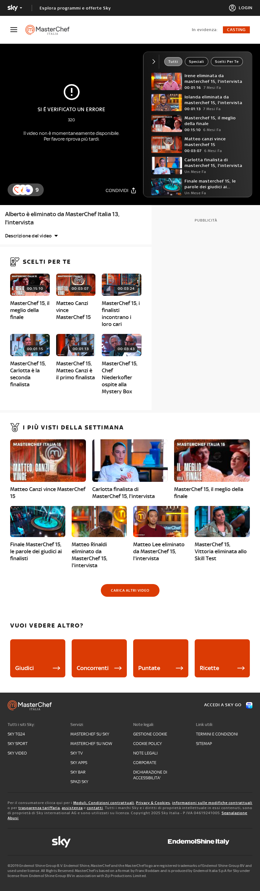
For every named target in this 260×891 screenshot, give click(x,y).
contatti (95, 808)
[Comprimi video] (155, 62)
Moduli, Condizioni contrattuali (103, 803)
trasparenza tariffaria (39, 808)
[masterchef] (50, 30)
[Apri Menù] (17, 30)
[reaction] (28, 190)
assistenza (72, 808)
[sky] (61, 842)
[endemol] (199, 842)
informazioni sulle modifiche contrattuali (212, 803)
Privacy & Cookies (153, 803)
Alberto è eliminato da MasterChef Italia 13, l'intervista (62, 218)
